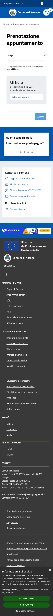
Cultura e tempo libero (17, 343)
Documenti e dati (15, 323)
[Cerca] (47, 12)
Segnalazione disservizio (18, 517)
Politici (10, 311)
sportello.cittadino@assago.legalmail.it (26, 494)
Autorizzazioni (13, 409)
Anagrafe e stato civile (17, 337)
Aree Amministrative (17, 294)
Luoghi (10, 449)
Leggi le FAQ (12, 522)
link (12, 592)
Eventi (10, 454)
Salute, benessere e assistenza (21, 403)
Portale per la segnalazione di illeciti (24, 559)
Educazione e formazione (18, 380)
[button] (26, 611)
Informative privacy (16, 565)
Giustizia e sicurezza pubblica (20, 386)
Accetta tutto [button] (26, 598)
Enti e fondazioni (15, 306)
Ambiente (11, 397)
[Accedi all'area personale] (42, 3)
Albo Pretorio (13, 554)
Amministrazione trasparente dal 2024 (25, 543)
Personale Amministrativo (19, 317)
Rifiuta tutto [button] (26, 605)
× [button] (50, 570)
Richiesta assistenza (16, 528)
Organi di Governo (15, 289)
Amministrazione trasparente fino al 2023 (27, 548)
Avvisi (9, 435)
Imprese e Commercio (17, 354)
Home (6, 24)
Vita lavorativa (13, 349)
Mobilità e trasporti (16, 366)
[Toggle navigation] (3, 12)
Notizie (10, 424)
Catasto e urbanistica (17, 360)
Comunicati (12, 429)
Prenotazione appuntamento (20, 511)
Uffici (9, 300)
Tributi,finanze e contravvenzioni (22, 392)
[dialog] (26, 591)
